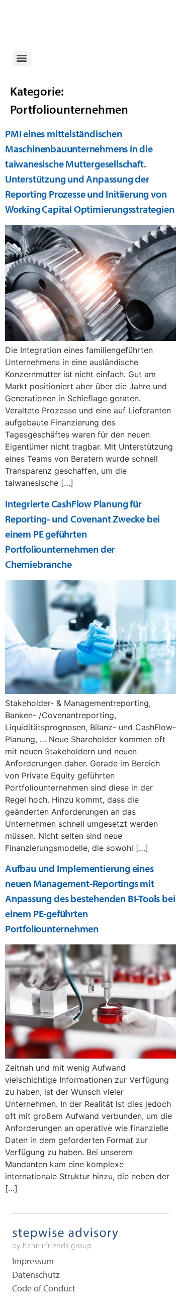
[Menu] (22, 58)
